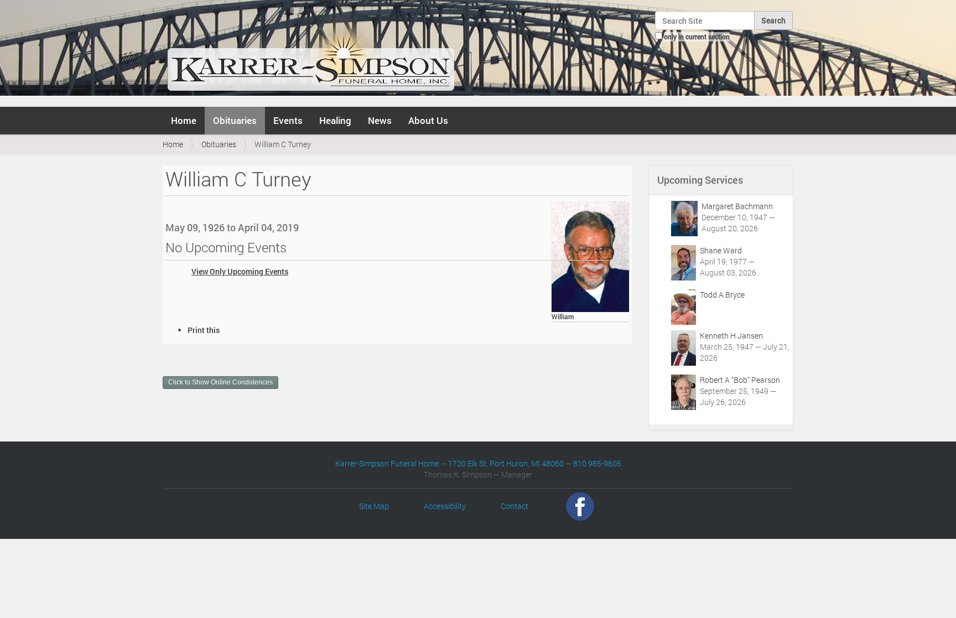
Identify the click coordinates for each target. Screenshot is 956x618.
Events (288, 120)
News (380, 120)
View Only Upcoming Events (239, 271)
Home (183, 120)
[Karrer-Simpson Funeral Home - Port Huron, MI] (311, 52)
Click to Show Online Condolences (220, 382)
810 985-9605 (597, 463)
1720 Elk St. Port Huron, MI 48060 (506, 463)
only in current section (697, 36)
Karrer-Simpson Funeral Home (387, 463)
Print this (204, 330)
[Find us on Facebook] (580, 506)
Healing (335, 120)
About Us (428, 120)
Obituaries (235, 120)
